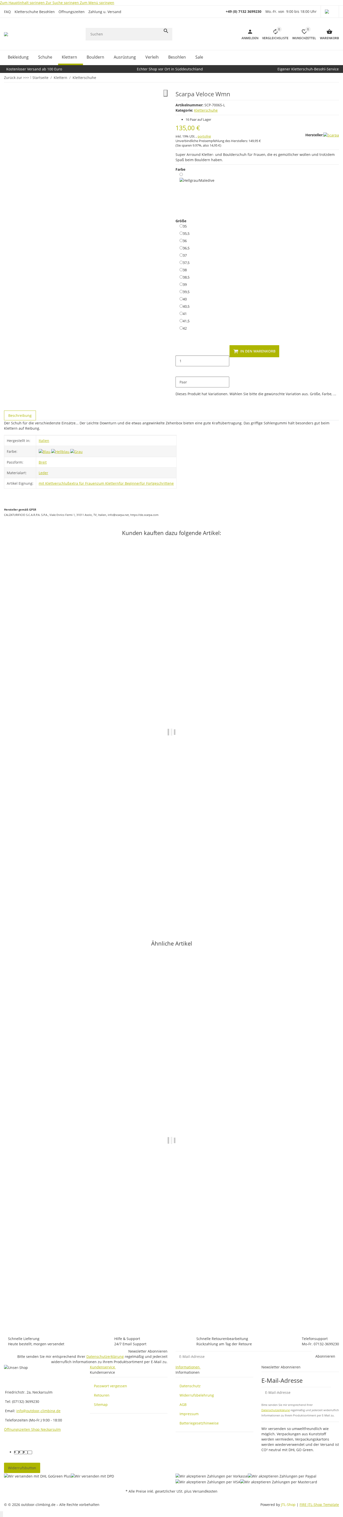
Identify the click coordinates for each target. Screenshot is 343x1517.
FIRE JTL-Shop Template (319, 1504)
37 (185, 255)
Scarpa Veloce (16, 1307)
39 (185, 284)
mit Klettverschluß (54, 483)
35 (185, 226)
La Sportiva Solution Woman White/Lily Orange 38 (47, 896)
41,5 (186, 320)
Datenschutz (190, 1386)
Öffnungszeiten (72, 11)
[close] (165, 93)
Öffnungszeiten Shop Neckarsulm (32, 1429)
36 (185, 240)
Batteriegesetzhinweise (199, 1423)
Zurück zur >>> (16, 77)
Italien (44, 440)
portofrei (204, 136)
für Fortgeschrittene (157, 483)
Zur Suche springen (63, 2)
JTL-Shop (289, 1504)
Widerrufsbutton (22, 1467)
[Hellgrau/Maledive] (197, 192)
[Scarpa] (331, 135)
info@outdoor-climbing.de (38, 1410)
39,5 (186, 291)
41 (185, 313)
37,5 (186, 262)
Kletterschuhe (206, 110)
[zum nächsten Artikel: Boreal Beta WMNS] (335, 77)
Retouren (101, 1395)
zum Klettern (108, 483)
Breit (43, 462)
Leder (43, 472)
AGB (183, 1404)
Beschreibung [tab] (20, 415)
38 (185, 269)
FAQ (7, 11)
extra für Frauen (83, 483)
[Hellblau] (60, 451)
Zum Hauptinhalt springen (23, 2)
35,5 (186, 233)
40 (185, 298)
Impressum (189, 1413)
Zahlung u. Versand (104, 11)
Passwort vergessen (110, 1386)
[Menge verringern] (180, 350)
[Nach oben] (1, 1514)
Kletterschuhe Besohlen (35, 11)
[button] (330, 11)
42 (185, 328)
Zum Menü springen (97, 2)
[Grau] (76, 451)
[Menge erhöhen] (180, 371)
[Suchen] (166, 31)
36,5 (186, 247)
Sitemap (101, 1404)
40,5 (186, 306)
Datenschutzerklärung (105, 1356)
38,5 (186, 277)
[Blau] (45, 451)
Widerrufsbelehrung (197, 1395)
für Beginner (129, 483)
